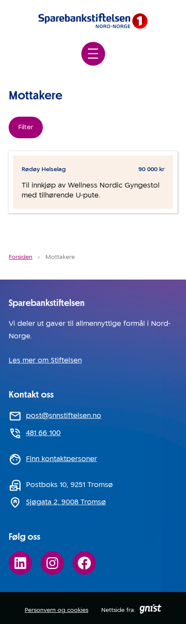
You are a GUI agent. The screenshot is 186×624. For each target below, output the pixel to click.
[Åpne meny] (93, 54)
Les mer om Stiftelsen (45, 360)
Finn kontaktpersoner (61, 459)
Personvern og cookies (56, 609)
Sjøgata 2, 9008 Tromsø (66, 502)
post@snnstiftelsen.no (63, 415)
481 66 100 (43, 433)
